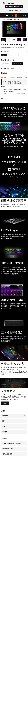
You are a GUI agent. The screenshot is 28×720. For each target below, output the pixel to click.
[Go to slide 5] (24, 40)
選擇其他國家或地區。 (16, 83)
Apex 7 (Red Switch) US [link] (16, 19)
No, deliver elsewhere (13, 10)
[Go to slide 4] (19, 40)
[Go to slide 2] (9, 40)
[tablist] (12, 15)
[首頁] (7, 15)
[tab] (12, 15)
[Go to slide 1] (3, 40)
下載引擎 (5, 404)
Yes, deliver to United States (14, 6)
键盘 (8, 19)
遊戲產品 (3, 19)
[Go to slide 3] (14, 40)
